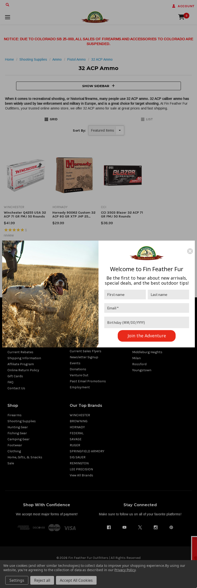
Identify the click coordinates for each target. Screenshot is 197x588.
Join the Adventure (147, 336)
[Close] (190, 251)
